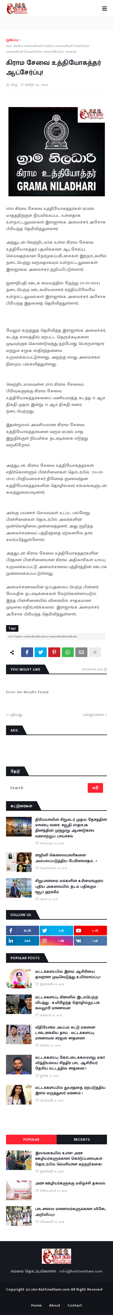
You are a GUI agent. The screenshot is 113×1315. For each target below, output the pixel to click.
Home (36, 1306)
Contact (74, 1306)
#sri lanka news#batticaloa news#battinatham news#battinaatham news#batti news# (47, 49)
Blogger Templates (56, 1295)
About (54, 1306)
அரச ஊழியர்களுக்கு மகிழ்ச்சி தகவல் (70, 1183)
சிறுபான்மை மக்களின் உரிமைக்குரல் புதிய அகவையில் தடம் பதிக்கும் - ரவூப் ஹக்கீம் (69, 886)
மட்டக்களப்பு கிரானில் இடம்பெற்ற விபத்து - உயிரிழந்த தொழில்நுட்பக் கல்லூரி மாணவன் (67, 1002)
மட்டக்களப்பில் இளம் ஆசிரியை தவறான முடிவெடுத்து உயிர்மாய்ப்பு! (67, 974)
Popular (31, 1139)
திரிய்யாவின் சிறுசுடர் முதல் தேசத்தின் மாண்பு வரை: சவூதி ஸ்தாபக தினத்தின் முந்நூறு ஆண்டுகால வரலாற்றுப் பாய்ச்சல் (71, 828)
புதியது (15, 715)
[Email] (81, 652)
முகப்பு (12, 40)
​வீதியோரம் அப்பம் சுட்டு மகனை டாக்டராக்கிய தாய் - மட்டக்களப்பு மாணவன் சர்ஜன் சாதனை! (65, 1033)
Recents (82, 1139)
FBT (75, 1296)
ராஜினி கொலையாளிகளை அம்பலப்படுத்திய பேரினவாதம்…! (66, 857)
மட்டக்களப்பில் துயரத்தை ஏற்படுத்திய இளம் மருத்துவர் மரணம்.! (70, 1090)
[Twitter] (41, 652)
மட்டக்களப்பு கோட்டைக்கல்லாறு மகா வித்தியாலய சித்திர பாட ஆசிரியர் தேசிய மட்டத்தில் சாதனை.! (70, 1063)
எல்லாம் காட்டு (94, 669)
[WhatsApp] (68, 652)
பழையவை (93, 715)
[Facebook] (27, 652)
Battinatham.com (54, 1289)
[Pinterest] (54, 652)
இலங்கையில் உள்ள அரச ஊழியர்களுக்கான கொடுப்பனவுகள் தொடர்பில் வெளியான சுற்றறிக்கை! (68, 1158)
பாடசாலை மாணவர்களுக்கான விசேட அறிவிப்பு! (70, 1211)
